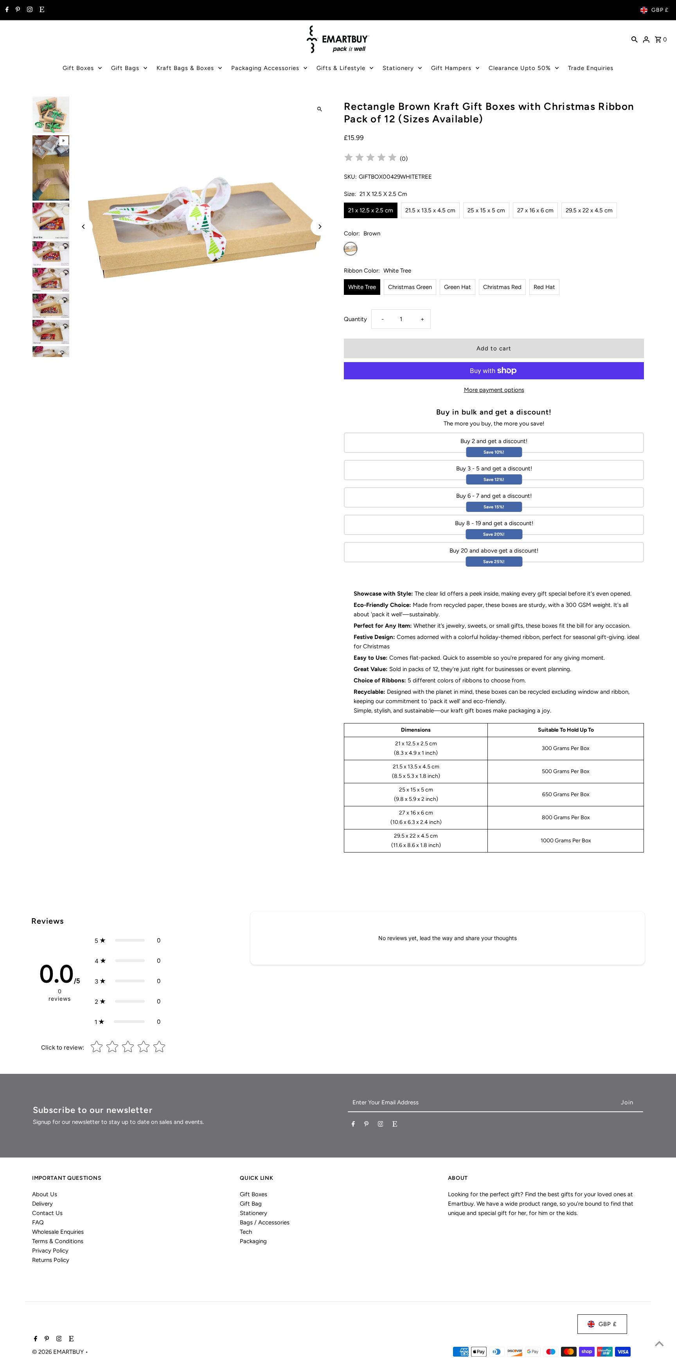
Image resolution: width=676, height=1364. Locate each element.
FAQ (38, 1222)
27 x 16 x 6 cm (535, 210)
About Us (44, 1194)
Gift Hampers (451, 68)
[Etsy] (41, 10)
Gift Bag (251, 1203)
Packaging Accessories (265, 68)
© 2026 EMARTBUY (58, 1351)
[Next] (319, 226)
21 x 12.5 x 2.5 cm (370, 210)
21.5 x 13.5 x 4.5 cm (430, 210)
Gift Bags (125, 68)
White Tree (362, 287)
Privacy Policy (50, 1250)
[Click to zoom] (319, 109)
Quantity (355, 319)
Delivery (42, 1203)
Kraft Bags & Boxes (185, 68)
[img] (370, 158)
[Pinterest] (17, 10)
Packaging (253, 1241)
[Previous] (84, 226)
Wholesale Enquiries (58, 1231)
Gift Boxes (78, 68)
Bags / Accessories (264, 1222)
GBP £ (660, 10)
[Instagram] (28, 10)
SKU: (350, 176)
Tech (246, 1231)
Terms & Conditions (57, 1241)
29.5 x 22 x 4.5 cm (589, 210)
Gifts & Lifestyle (340, 68)
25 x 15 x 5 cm (486, 210)
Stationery (398, 68)
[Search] (634, 39)
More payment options (494, 389)
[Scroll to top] (659, 1343)
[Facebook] (6, 10)
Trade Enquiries (590, 68)
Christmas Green (410, 287)
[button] (127, 940)
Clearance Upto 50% (520, 68)
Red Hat (544, 287)
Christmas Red (502, 287)
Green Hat (457, 287)
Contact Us (47, 1213)
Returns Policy (50, 1259)
